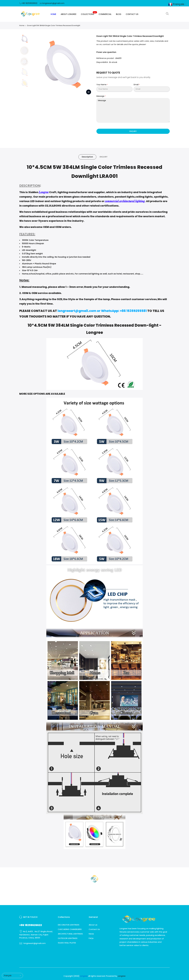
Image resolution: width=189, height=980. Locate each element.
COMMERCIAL (105, 14)
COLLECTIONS (88, 14)
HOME (53, 14)
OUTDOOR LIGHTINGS (67, 938)
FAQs (91, 938)
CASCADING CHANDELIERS (70, 929)
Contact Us (94, 929)
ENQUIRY (133, 131)
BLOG (118, 14)
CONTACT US (132, 14)
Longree (44, 192)
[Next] (88, 65)
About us (93, 924)
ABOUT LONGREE (68, 14)
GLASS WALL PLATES (67, 942)
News (91, 933)
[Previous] (35, 65)
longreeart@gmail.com (53, 3)
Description (87, 157)
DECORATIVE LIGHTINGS (68, 924)
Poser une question (106, 52)
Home (21, 25)
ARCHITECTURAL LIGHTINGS (70, 933)
